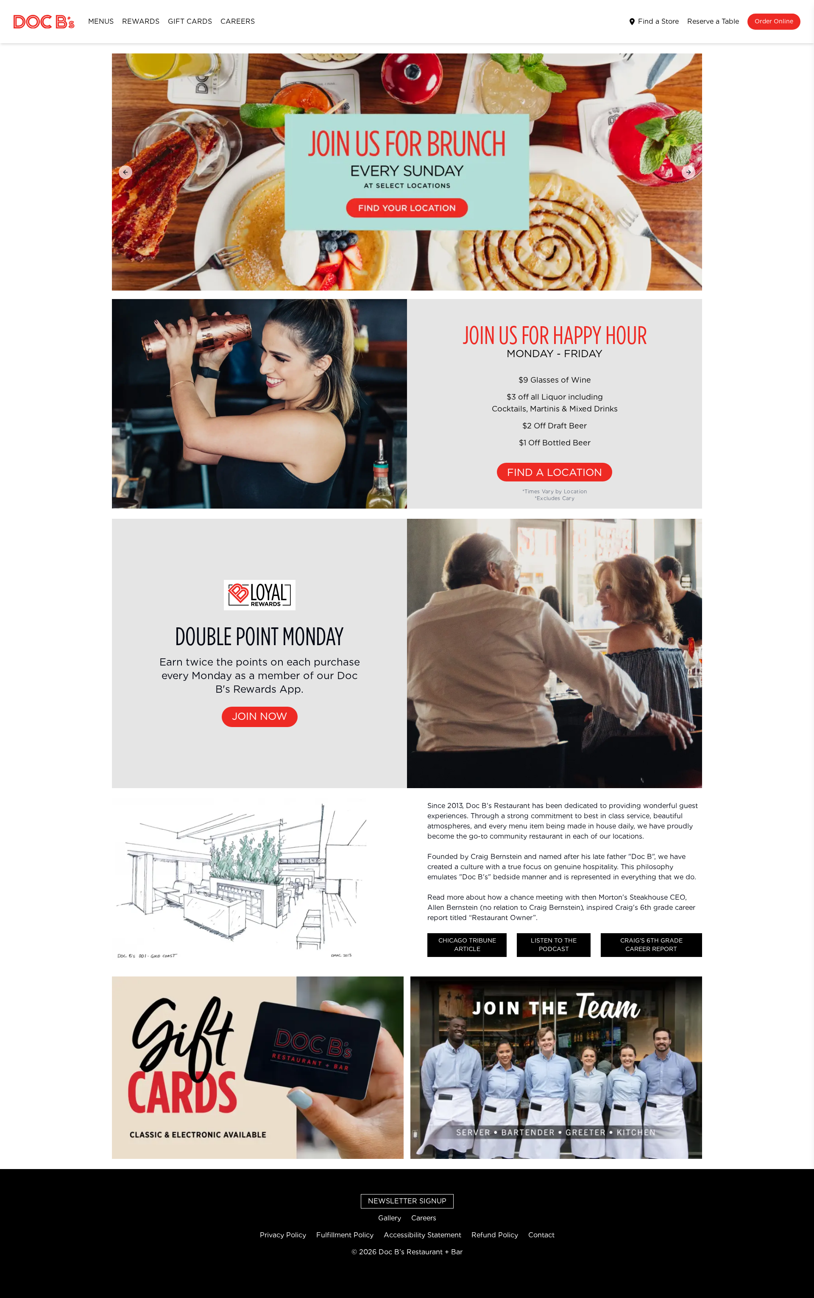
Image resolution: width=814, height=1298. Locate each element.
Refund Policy (494, 1235)
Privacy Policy (283, 1235)
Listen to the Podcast (554, 945)
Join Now (259, 717)
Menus (101, 21)
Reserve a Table (713, 21)
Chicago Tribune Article (467, 945)
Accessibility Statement (422, 1235)
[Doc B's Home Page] (44, 22)
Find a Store (658, 21)
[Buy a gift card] (258, 1067)
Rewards (140, 21)
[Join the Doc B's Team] (556, 1067)
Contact (541, 1235)
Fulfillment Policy (345, 1235)
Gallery (389, 1218)
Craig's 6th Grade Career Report (651, 945)
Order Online (774, 22)
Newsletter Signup (407, 1201)
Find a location (554, 473)
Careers (237, 21)
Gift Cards (190, 21)
